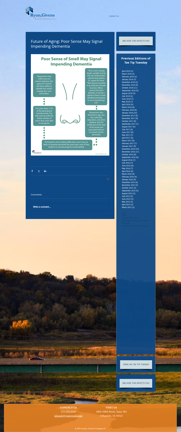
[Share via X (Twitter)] (38, 171)
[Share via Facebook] (32, 171)
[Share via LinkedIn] (45, 171)
